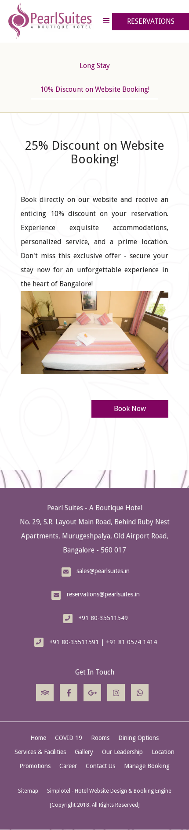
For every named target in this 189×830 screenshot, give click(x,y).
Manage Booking (147, 765)
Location (163, 751)
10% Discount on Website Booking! (94, 89)
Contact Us (100, 765)
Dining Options (138, 737)
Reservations (150, 21)
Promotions (35, 765)
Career (68, 765)
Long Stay (95, 65)
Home (38, 737)
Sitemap (28, 791)
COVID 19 (68, 737)
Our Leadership (122, 751)
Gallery (84, 751)
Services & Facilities (40, 751)
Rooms (100, 737)
